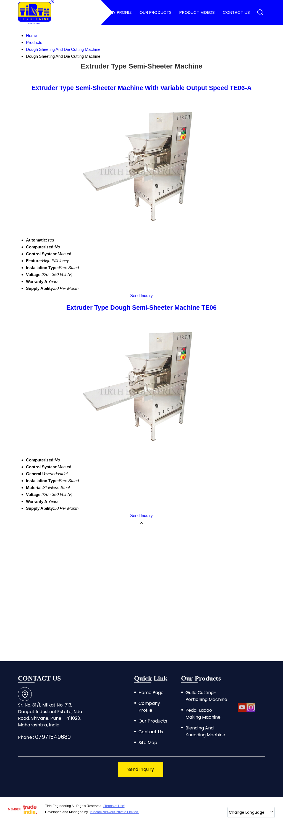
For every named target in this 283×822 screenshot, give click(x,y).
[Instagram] (251, 710)
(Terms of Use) (114, 806)
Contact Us (236, 12)
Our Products (156, 12)
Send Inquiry (141, 295)
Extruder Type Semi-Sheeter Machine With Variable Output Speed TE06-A (142, 88)
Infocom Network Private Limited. (114, 812)
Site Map (147, 742)
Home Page (75, 12)
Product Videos (197, 12)
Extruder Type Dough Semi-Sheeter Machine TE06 (141, 307)
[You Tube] (242, 710)
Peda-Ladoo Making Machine (203, 713)
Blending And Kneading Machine (205, 731)
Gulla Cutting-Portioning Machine (206, 696)
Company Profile (113, 12)
